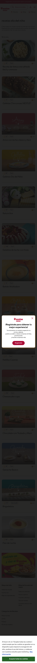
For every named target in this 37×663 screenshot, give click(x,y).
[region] (18, 649)
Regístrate (18, 343)
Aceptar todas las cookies (18, 659)
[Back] (32, 318)
